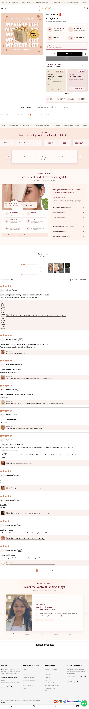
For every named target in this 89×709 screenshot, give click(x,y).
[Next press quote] (80, 156)
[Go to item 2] (56, 265)
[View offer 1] (66, 93)
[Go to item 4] (67, 265)
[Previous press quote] (8, 156)
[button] (30, 261)
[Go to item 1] (50, 265)
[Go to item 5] (50, 270)
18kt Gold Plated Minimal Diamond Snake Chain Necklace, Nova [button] (24, 428)
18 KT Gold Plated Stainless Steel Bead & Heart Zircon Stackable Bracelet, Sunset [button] (29, 378)
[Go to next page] (55, 570)
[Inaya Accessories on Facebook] (3, 686)
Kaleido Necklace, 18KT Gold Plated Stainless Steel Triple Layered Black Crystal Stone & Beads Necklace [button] (35, 403)
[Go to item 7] (61, 270)
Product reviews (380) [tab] (7, 279)
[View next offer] (86, 65)
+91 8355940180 (12, 677)
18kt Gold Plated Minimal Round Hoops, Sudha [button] (19, 463)
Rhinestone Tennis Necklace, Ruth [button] (15, 353)
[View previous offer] (82, 65)
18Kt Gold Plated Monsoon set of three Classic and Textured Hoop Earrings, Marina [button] (29, 488)
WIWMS (3, 702)
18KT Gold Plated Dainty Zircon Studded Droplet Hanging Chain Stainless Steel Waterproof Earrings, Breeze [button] (36, 316)
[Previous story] (3, 612)
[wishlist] (83, 9)
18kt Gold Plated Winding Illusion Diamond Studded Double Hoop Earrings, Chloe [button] (28, 514)
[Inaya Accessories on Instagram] (7, 686)
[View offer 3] (68, 93)
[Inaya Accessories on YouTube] (11, 686)
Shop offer (61, 89)
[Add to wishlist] (85, 54)
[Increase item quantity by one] (54, 54)
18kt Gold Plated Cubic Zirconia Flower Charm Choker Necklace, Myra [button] (25, 539)
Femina (44, 159)
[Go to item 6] (56, 270)
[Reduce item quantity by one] (47, 54)
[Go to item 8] (67, 270)
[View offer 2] (67, 93)
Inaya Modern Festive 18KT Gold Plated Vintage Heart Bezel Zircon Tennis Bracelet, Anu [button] (30, 564)
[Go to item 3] (61, 265)
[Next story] (86, 612)
